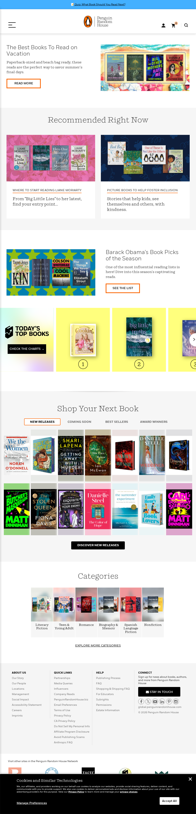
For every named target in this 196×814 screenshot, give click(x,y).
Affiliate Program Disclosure (71, 732)
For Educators (105, 694)
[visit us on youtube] (155, 701)
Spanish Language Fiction (130, 628)
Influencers (61, 689)
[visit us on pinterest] (169, 701)
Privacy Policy (62, 715)
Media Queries (63, 683)
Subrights (102, 699)
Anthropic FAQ (63, 742)
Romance (86, 625)
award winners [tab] (153, 422)
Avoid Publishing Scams (69, 737)
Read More (23, 83)
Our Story (18, 678)
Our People (19, 683)
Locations (18, 689)
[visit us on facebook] (141, 701)
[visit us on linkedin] (162, 701)
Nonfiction (153, 625)
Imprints (17, 715)
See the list (123, 288)
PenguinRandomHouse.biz (71, 699)
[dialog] (98, 794)
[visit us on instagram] (176, 701)
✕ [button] (190, 779)
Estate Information (108, 710)
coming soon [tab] (79, 422)
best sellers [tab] (116, 422)
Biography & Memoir (108, 626)
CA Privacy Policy (64, 721)
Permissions (104, 705)
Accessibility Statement (27, 705)
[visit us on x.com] (148, 701)
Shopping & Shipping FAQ (113, 689)
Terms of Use (62, 710)
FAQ (99, 683)
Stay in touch (161, 692)
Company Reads (64, 694)
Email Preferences (65, 705)
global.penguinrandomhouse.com (159, 707)
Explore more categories (98, 645)
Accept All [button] (169, 801)
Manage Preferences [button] (32, 803)
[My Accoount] (163, 25)
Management (20, 694)
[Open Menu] (12, 25)
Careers (17, 710)
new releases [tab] (42, 422)
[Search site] (186, 25)
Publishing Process (108, 678)
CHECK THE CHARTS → (27, 349)
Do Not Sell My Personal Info (72, 726)
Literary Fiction (42, 626)
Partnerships (62, 678)
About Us (19, 673)
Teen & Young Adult (64, 626)
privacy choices (128, 792)
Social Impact (20, 699)
